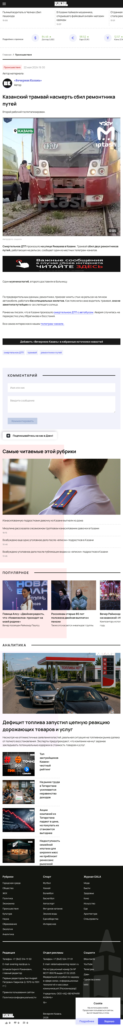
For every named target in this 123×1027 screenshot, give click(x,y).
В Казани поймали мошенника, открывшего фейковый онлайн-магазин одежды (80, 16)
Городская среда (11, 882)
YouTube (88, 964)
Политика (8, 898)
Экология (8, 929)
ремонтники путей (51, 352)
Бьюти (87, 888)
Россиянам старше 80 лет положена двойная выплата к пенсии (70, 617)
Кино (86, 898)
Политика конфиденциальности (19, 997)
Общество (8, 888)
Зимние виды (50, 913)
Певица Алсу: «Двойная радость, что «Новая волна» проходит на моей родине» (24, 617)
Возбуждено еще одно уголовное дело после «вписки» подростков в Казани (48, 540)
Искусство (89, 903)
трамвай (32, 352)
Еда (86, 908)
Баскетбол (48, 898)
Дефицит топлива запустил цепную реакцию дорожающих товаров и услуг (56, 726)
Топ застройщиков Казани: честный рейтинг (49, 761)
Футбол (47, 882)
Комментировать (23, 421)
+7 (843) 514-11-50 (22, 958)
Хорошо (109, 1021)
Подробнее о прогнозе (13, 39)
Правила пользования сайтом (18, 992)
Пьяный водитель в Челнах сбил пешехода (22, 14)
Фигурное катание (52, 908)
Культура (7, 913)
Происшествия (23, 54)
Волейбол (48, 893)
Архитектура (90, 913)
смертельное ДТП (14, 352)
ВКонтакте (89, 958)
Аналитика (14, 645)
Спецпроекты (91, 918)
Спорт (47, 876)
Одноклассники (92, 979)
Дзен (86, 974)
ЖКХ (5, 893)
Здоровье (89, 893)
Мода (87, 882)
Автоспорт (48, 903)
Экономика (8, 903)
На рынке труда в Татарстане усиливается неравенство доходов (50, 789)
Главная (7, 54)
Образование (10, 923)
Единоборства (50, 918)
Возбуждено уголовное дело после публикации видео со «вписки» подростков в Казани (55, 551)
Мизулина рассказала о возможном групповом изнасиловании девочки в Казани (51, 528)
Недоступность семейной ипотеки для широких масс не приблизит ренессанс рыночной (50, 852)
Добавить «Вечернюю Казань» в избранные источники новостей (61, 341)
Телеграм (89, 969)
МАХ (86, 984)
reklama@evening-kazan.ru (65, 964)
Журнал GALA (92, 876)
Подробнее (86, 1021)
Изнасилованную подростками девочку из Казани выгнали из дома (43, 520)
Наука (6, 918)
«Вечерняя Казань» (28, 80)
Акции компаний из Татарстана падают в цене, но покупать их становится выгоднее (49, 821)
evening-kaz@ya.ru (20, 964)
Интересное (49, 923)
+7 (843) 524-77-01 (63, 958)
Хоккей (46, 888)
